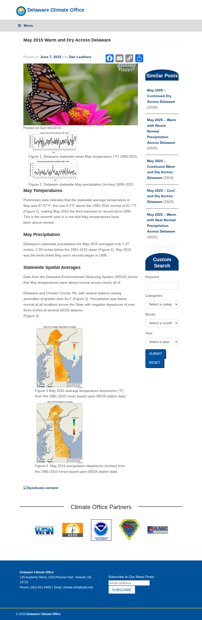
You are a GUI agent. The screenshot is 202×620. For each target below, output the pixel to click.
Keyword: (152, 277)
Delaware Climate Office (55, 10)
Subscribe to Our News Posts (131, 577)
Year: (149, 333)
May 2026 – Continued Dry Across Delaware (161, 96)
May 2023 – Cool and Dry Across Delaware (161, 196)
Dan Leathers (80, 57)
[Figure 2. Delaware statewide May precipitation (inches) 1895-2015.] (53, 170)
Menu (28, 25)
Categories (153, 296)
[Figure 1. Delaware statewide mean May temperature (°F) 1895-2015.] (53, 142)
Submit (155, 354)
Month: (150, 314)
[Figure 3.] (59, 356)
